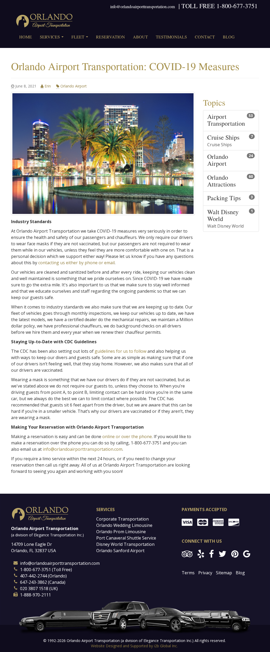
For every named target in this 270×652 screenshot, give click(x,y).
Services (53, 38)
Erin (48, 86)
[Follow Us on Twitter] (222, 553)
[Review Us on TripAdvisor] (187, 553)
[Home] (44, 20)
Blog (229, 37)
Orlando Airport (73, 86)
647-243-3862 (33, 582)
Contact (205, 37)
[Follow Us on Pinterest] (234, 553)
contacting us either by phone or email (76, 263)
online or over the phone (127, 436)
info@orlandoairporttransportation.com (142, 6)
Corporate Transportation (122, 519)
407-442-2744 (33, 576)
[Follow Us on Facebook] (211, 553)
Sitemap (224, 573)
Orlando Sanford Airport (120, 550)
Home (25, 37)
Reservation (110, 37)
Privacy (205, 573)
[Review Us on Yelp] (200, 553)
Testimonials (171, 37)
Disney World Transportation (125, 544)
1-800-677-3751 (237, 6)
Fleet (80, 38)
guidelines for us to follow (120, 351)
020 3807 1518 (34, 588)
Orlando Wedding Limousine (124, 525)
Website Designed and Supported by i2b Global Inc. (134, 645)
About (140, 37)
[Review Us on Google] (246, 553)
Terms (188, 573)
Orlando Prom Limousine (121, 532)
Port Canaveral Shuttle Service (126, 538)
